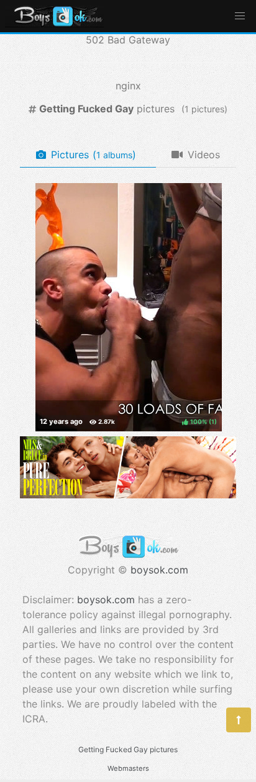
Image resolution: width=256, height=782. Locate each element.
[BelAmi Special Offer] (128, 494)
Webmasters (128, 768)
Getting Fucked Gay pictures (128, 749)
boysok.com (159, 570)
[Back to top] (238, 720)
